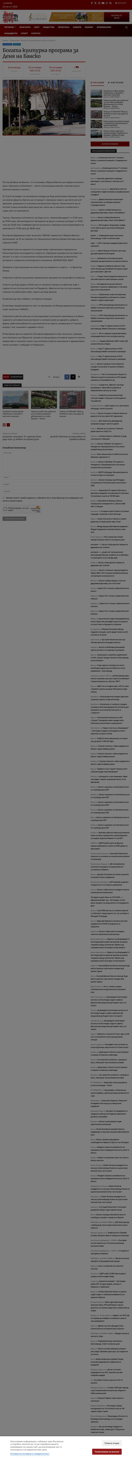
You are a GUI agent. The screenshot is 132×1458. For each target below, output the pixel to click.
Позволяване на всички (107, 1451)
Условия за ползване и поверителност (30, 1453)
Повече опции (112, 1443)
